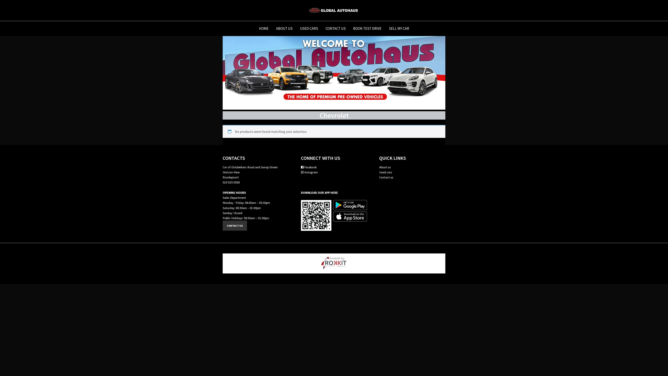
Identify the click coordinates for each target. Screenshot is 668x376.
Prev (227, 73)
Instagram (311, 172)
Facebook (310, 167)
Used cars (385, 172)
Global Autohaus (334, 10)
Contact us (386, 177)
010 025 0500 (231, 182)
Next (441, 73)
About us (385, 167)
